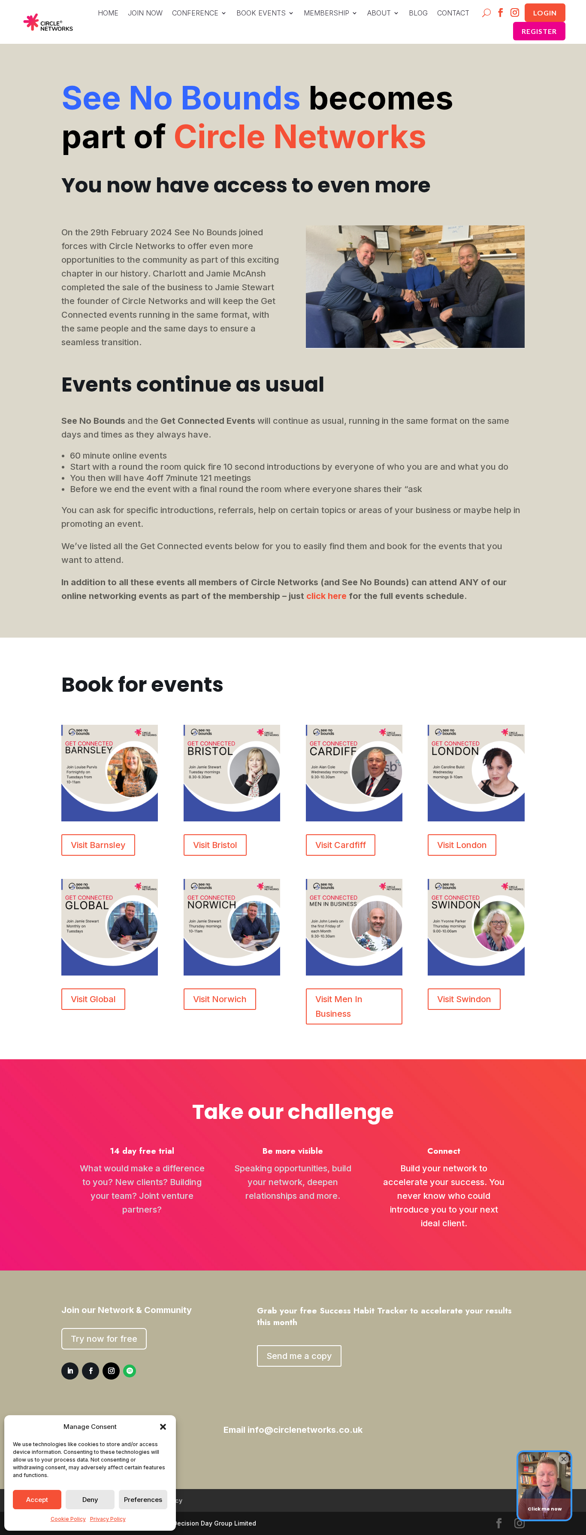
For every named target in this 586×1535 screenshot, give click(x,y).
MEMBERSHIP (326, 13)
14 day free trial (142, 1151)
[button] (163, 1427)
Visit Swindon (464, 999)
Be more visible (293, 1151)
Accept (37, 1499)
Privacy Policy (108, 1519)
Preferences (143, 1499)
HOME (108, 13)
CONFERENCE (195, 13)
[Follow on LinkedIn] (70, 1371)
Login (545, 13)
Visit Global (93, 999)
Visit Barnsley (98, 845)
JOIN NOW (145, 13)
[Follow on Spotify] (129, 1371)
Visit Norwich (220, 999)
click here (326, 596)
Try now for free (104, 1339)
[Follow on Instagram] (515, 13)
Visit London (462, 845)
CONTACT (453, 13)
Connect (443, 1151)
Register (539, 31)
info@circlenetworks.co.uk (305, 1430)
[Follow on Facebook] (500, 13)
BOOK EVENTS (261, 13)
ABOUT (379, 13)
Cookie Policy (68, 1519)
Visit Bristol (215, 845)
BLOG (418, 13)
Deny (90, 1499)
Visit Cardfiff (340, 845)
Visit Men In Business (338, 1006)
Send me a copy (299, 1356)
